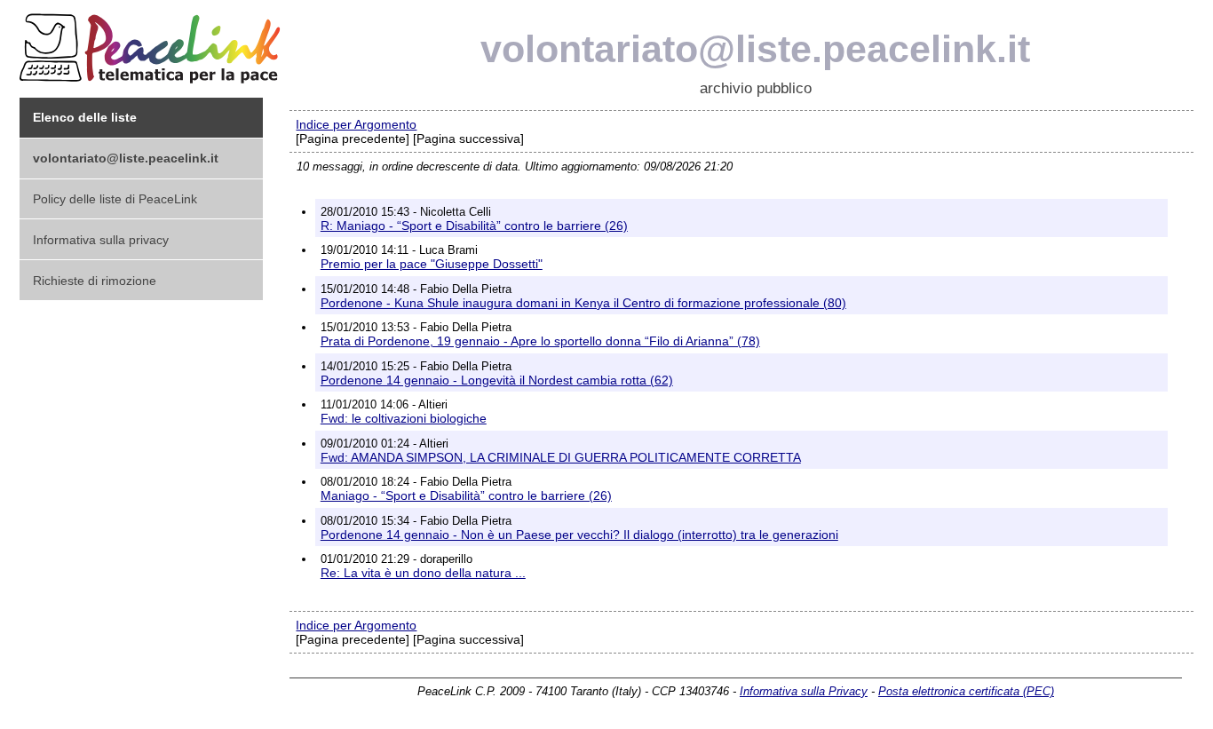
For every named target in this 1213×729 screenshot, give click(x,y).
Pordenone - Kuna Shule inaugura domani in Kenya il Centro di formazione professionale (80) (583, 303)
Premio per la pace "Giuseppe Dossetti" (432, 264)
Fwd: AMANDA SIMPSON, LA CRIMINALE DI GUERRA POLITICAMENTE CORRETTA (561, 457)
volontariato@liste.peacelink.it (755, 49)
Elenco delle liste (85, 117)
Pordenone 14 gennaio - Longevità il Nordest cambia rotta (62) (497, 380)
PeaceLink (153, 43)
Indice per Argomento (356, 124)
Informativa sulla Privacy (804, 691)
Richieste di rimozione (94, 280)
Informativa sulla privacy (101, 240)
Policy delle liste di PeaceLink (115, 199)
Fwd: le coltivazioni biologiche (404, 418)
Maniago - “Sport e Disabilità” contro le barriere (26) (466, 495)
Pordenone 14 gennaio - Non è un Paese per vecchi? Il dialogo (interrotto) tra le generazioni (579, 534)
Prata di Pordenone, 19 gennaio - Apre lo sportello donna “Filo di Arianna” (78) (540, 341)
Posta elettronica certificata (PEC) (966, 691)
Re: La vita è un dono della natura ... (423, 573)
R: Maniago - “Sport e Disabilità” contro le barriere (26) (474, 225)
